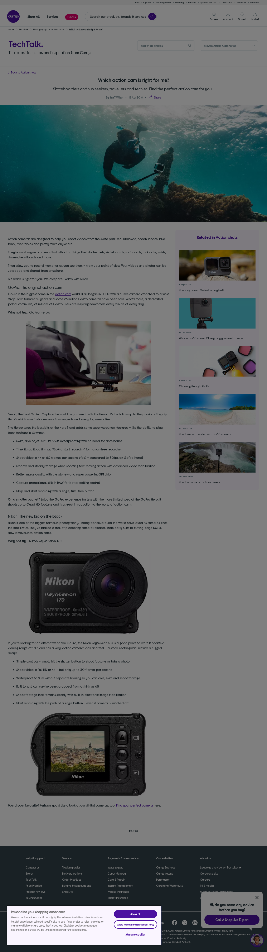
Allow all (135, 914)
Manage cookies (135, 934)
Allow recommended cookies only (135, 924)
